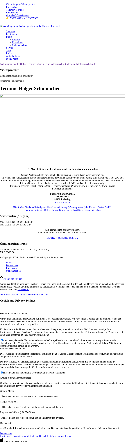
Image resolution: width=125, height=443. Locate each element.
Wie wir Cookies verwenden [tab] (13, 313)
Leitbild (16, 39)
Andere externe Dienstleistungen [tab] (15, 378)
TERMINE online (15, 10)
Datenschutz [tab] (6, 423)
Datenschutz (23, 289)
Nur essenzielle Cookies (15, 294)
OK (2, 294)
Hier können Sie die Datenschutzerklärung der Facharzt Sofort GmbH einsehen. (62, 210)
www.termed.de (62, 202)
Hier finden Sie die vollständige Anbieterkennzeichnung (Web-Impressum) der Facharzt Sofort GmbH (62, 207)
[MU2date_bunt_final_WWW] (30, 26)
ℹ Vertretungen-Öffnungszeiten (20, 4)
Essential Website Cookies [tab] (12, 348)
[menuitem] (65, 4)
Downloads (17, 42)
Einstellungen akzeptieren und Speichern (19, 436)
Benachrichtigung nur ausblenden (55, 436)
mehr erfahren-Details (37, 294)
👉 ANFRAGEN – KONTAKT (22, 18)
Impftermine (12, 12)
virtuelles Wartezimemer (17, 15)
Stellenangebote (19, 45)
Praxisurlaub (12, 7)
